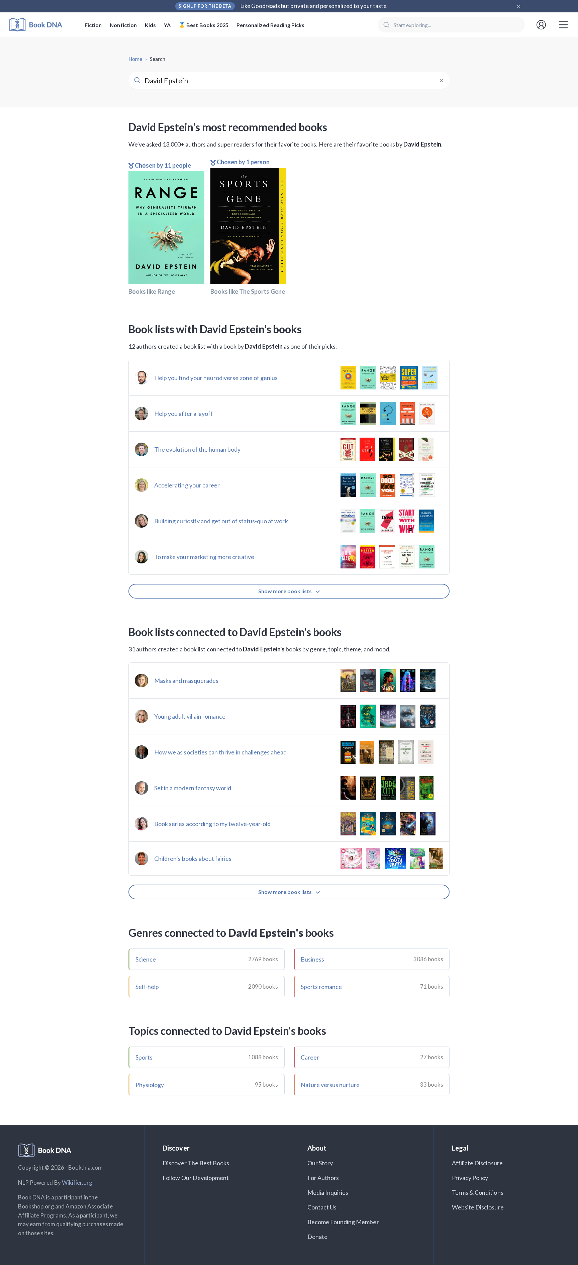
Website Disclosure (478, 1207)
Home (135, 59)
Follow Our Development (196, 1177)
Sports (144, 1057)
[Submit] (386, 24)
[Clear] (441, 80)
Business (312, 959)
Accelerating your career (187, 485)
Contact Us (322, 1207)
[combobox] (451, 24)
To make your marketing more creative (204, 556)
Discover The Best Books (196, 1163)
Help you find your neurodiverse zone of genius (216, 377)
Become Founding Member (343, 1222)
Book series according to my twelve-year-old (212, 823)
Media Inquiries (328, 1192)
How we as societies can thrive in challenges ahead (220, 752)
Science (145, 959)
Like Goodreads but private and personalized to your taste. (314, 5)
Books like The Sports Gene (247, 291)
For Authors (323, 1177)
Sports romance (321, 986)
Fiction (93, 25)
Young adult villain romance (189, 716)
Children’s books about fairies (193, 858)
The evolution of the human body (197, 449)
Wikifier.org (77, 1182)
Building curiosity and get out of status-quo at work (221, 521)
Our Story (320, 1163)
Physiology (149, 1084)
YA (167, 25)
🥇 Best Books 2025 (203, 25)
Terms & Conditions (477, 1192)
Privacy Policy (470, 1177)
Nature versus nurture (330, 1084)
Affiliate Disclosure (477, 1163)
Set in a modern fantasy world (192, 788)
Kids (150, 25)
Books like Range (151, 291)
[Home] (40, 24)
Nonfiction (123, 25)
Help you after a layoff (183, 413)
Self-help (147, 986)
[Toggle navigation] (563, 24)
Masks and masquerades (186, 680)
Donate (317, 1236)
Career (310, 1057)
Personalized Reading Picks (270, 25)
